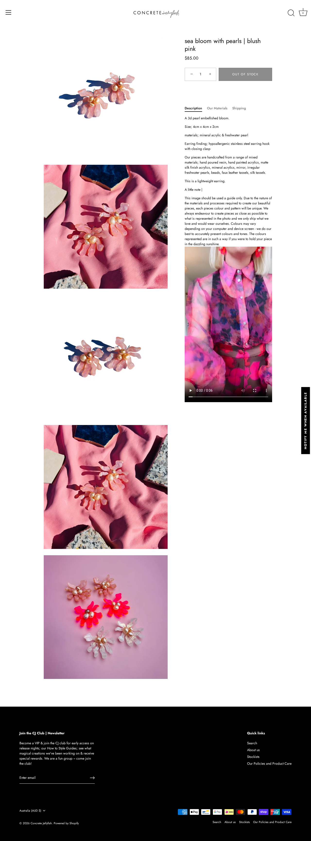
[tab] (196, 108)
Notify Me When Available (305, 420)
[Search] (291, 13)
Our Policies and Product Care (269, 763)
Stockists (253, 756)
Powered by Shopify (66, 823)
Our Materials (217, 108)
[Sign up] (92, 777)
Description (193, 108)
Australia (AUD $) (30, 811)
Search (252, 743)
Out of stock (245, 74)
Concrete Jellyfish (41, 823)
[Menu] (8, 12)
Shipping (239, 108)
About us (253, 749)
